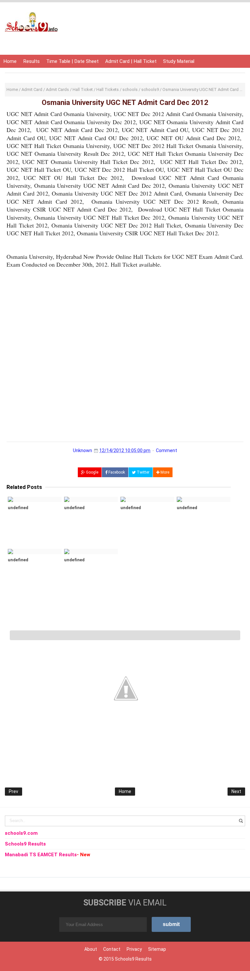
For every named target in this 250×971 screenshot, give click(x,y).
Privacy (134, 949)
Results (31, 61)
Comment (166, 450)
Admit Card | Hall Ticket (131, 61)
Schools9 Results (133, 959)
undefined (18, 507)
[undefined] (35, 499)
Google (91, 472)
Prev (13, 791)
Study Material (178, 61)
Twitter (142, 472)
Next (236, 791)
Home (10, 61)
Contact (111, 949)
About (90, 949)
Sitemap (157, 949)
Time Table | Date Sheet (72, 61)
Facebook (116, 472)
